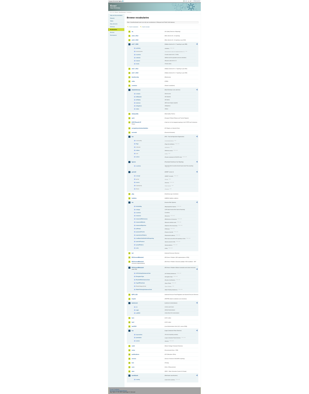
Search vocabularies (133, 26)
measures (138, 215)
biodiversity (135, 77)
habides (134, 198)
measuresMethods (140, 222)
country (138, 379)
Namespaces (113, 35)
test (133, 362)
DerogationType (140, 276)
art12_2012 (135, 35)
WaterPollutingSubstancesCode (144, 289)
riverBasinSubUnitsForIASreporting (145, 238)
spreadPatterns (140, 244)
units (137, 248)
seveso (134, 358)
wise (133, 371)
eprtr (133, 118)
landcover (135, 303)
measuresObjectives (141, 225)
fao (133, 136)
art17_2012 (135, 68)
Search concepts (146, 26)
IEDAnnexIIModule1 (138, 257)
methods (138, 57)
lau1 (133, 318)
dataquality (135, 113)
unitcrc (138, 156)
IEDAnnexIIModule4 (138, 267)
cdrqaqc (138, 209)
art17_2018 (135, 73)
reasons (138, 60)
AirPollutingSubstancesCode (143, 273)
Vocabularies (113, 29)
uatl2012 (138, 313)
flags (137, 143)
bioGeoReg (139, 206)
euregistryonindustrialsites (140, 128)
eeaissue (138, 102)
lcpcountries (139, 334)
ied (132, 253)
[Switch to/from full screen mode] (191, 1)
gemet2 (134, 172)
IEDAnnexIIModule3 (138, 261)
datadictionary (136, 89)
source (137, 182)
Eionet (116, 12)
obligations (139, 105)
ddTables (138, 99)
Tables (111, 21)
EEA (116, 1)
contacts (138, 93)
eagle (137, 310)
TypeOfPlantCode (140, 283)
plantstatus (139, 337)
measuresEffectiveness (141, 219)
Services (112, 32)
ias (132, 202)
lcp (132, 330)
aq (132, 31)
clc (137, 307)
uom (133, 367)
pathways (138, 228)
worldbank (135, 375)
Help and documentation (116, 15)
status (137, 109)
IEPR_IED (135, 294)
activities (138, 48)
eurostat (134, 132)
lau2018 (134, 326)
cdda (133, 81)
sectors (138, 340)
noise (133, 350)
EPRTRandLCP (136, 122)
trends (137, 63)
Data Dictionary (122, 12)
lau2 (133, 322)
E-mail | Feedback (114, 389)
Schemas (112, 26)
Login (186, 1)
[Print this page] (189, 1)
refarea (137, 150)
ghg (133, 194)
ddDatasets (139, 96)
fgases (134, 162)
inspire (134, 298)
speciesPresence (140, 241)
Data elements (113, 23)
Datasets (112, 18)
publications (135, 354)
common (134, 85)
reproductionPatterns (141, 235)
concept (138, 175)
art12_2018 (135, 40)
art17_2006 (135, 44)
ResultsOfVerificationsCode (143, 279)
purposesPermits (140, 231)
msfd (133, 346)
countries (138, 54)
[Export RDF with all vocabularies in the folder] (197, 44)
